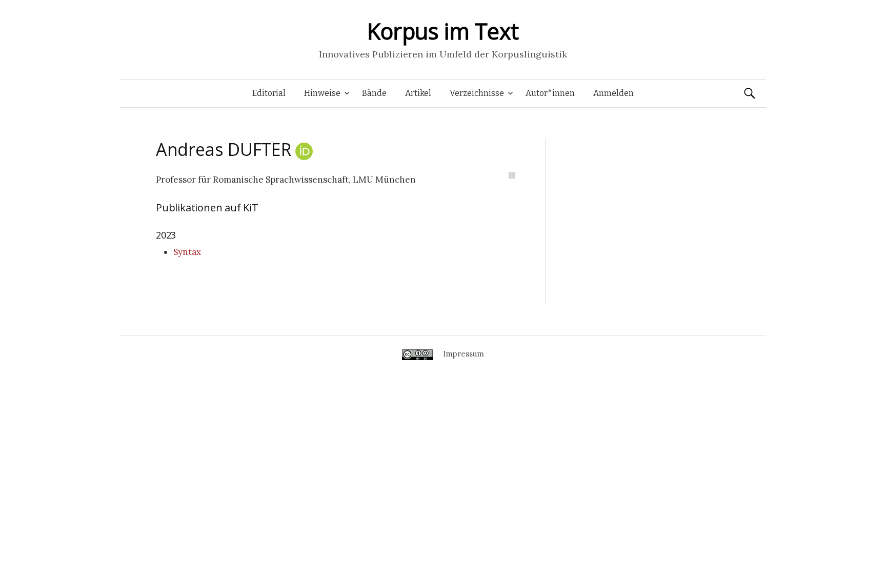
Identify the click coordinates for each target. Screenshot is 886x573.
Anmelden (613, 93)
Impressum (463, 354)
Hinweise (322, 93)
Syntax (187, 252)
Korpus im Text (443, 31)
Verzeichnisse (477, 93)
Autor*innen (550, 93)
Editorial (269, 93)
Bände (374, 93)
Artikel (418, 93)
